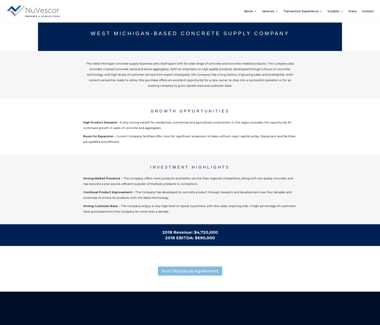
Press (353, 11)
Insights (333, 11)
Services (268, 11)
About (248, 11)
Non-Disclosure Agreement (190, 271)
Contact (368, 11)
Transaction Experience (300, 11)
